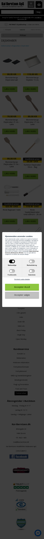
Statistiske (31, 275)
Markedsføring (32, 265)
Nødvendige (12, 265)
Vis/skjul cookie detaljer (22, 279)
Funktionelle (12, 275)
